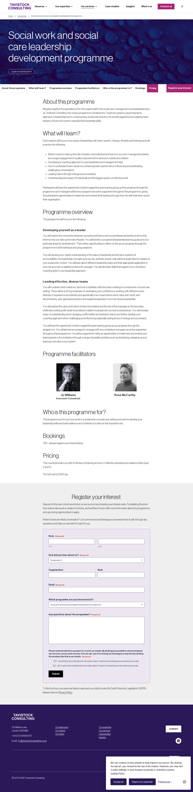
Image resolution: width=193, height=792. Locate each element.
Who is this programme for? (117, 88)
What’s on (146, 6)
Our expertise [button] (62, 6)
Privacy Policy (65, 692)
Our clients (60, 730)
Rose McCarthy (124, 395)
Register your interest (179, 88)
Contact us (166, 6)
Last (99, 546)
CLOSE (186, 732)
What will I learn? (37, 88)
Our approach (61, 727)
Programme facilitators (87, 88)
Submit (56, 673)
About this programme (13, 88)
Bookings (140, 88)
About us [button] (39, 6)
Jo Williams (68, 395)
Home (10, 16)
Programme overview (61, 88)
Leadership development (21, 71)
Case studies (112, 6)
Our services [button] (87, 6)
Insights (130, 6)
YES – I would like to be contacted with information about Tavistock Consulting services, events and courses (96, 661)
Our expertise (105, 727)
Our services (22, 16)
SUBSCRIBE (109, 782)
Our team (59, 734)
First (50, 546)
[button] (182, 6)
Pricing (152, 88)
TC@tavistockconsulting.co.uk (32, 741)
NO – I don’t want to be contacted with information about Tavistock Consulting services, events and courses (95, 666)
